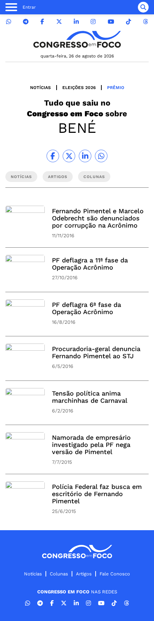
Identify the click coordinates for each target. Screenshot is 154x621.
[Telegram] (26, 21)
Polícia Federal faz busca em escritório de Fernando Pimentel (97, 494)
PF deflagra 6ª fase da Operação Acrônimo (86, 308)
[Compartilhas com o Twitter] (69, 156)
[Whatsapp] (8, 21)
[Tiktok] (128, 21)
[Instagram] (93, 21)
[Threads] (145, 21)
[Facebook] (42, 21)
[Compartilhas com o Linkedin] (85, 156)
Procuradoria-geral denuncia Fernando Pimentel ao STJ (96, 352)
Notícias (40, 87)
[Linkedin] (76, 21)
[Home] (77, 39)
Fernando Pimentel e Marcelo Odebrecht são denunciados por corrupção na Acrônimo (98, 218)
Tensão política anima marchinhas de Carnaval (89, 396)
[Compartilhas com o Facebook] (53, 156)
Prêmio (115, 87)
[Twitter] (59, 21)
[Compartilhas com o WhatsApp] (101, 156)
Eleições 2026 (79, 87)
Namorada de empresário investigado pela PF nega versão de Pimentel (91, 445)
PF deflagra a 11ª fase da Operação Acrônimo (90, 263)
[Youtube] (111, 21)
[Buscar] (143, 7)
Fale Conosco (115, 573)
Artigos (84, 573)
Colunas (59, 573)
